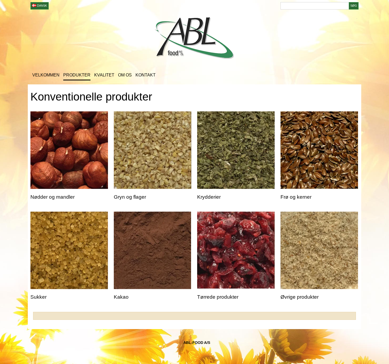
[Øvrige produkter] (319, 250)
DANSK (41, 5)
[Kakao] (152, 250)
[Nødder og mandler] (69, 150)
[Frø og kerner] (319, 150)
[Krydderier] (236, 150)
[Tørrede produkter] (236, 250)
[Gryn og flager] (152, 150)
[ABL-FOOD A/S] (194, 38)
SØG (353, 5)
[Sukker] (69, 250)
